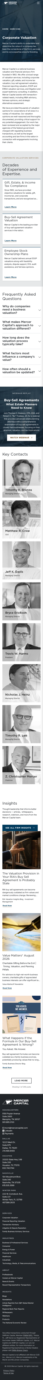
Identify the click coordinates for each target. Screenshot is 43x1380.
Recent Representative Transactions (16, 1285)
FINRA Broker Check (20, 1350)
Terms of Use (8, 1373)
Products (5, 1319)
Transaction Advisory (10, 1225)
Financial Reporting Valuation (13, 1221)
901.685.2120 (8, 1122)
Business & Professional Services (15, 1243)
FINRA (25, 1335)
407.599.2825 (8, 1202)
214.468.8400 (8, 1151)
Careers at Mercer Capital (12, 1278)
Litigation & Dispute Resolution (14, 1228)
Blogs (4, 1296)
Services (15, 29)
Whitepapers (7, 1312)
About (5, 1270)
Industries (8, 1238)
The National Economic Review (14, 1323)
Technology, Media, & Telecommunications (19, 1263)
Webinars (6, 1316)
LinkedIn (8, 1130)
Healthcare (6, 1256)
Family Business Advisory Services (15, 1231)
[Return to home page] (9, 3)
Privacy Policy (8, 1371)
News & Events (8, 1281)
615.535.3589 (8, 1185)
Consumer (6, 1246)
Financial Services (9, 1253)
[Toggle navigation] (38, 3)
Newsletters (7, 1299)
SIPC (30, 1335)
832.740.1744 (8, 1168)
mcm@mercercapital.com (16, 1128)
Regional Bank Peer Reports (13, 1309)
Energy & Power (8, 1249)
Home (5, 29)
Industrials (6, 1260)
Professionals (7, 1274)
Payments (9, 1133)
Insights (6, 1292)
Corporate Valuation (10, 1218)
